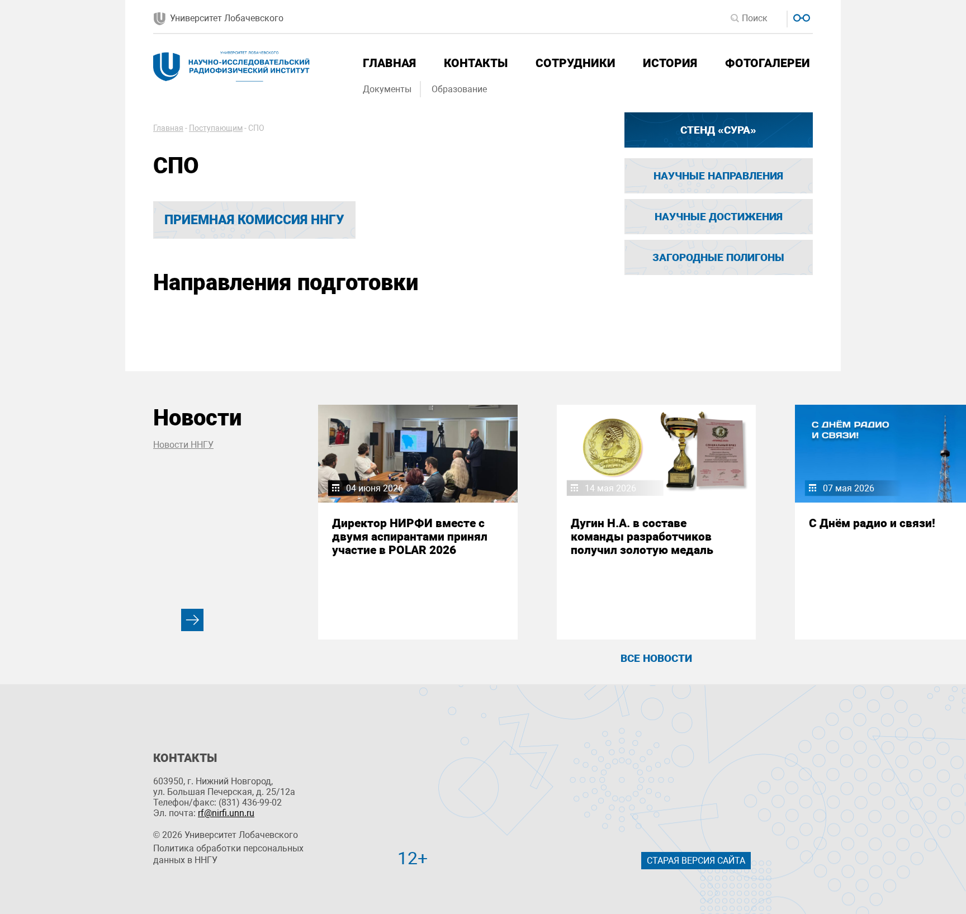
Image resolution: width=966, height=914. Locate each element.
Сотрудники (575, 63)
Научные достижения (719, 216)
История (670, 63)
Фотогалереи (767, 63)
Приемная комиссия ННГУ (254, 220)
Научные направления (718, 175)
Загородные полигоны (718, 257)
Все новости (656, 658)
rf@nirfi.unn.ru (226, 813)
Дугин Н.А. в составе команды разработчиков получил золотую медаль (642, 537)
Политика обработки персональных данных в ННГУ (228, 854)
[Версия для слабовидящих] (800, 16)
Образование (459, 89)
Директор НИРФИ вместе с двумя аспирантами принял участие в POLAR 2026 (409, 537)
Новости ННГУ (183, 444)
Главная (389, 63)
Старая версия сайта (696, 860)
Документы (387, 89)
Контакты (476, 63)
